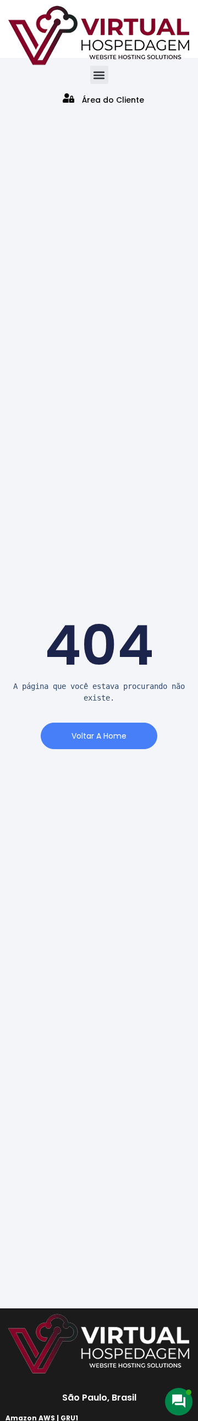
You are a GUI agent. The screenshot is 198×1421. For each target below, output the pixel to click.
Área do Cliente (113, 99)
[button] (99, 75)
